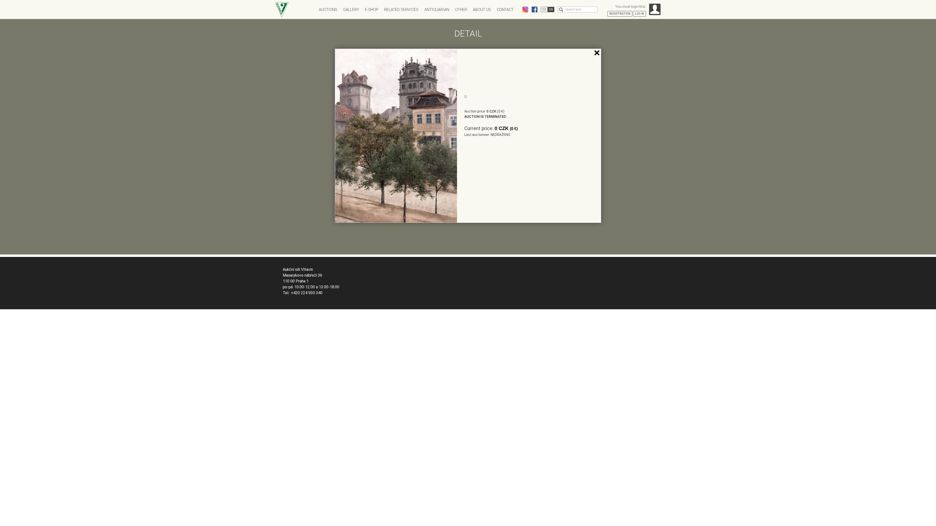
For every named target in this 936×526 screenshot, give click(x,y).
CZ (544, 9)
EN (551, 9)
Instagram (525, 9)
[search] (561, 10)
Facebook (534, 9)
